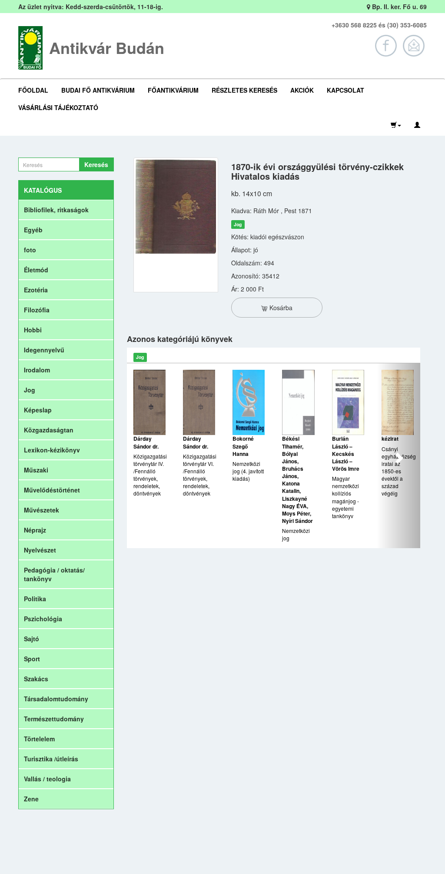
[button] (396, 125)
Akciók (302, 90)
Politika (35, 598)
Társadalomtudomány (56, 698)
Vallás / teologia (47, 778)
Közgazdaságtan (48, 429)
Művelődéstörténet (52, 490)
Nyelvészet (40, 550)
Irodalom (37, 369)
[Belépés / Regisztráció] (417, 125)
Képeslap (38, 409)
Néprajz (35, 530)
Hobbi (33, 329)
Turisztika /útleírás (51, 758)
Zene (31, 798)
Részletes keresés (244, 90)
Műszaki (36, 469)
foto (30, 249)
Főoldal (33, 90)
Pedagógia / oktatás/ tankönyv (54, 574)
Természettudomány (54, 718)
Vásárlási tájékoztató (58, 107)
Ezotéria (36, 289)
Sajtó (31, 638)
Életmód (36, 269)
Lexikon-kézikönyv (52, 449)
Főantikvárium (173, 90)
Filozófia (37, 309)
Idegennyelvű (44, 349)
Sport (32, 658)
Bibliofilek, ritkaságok (56, 209)
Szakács (36, 678)
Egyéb (33, 229)
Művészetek (41, 510)
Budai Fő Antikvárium (98, 90)
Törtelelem (39, 738)
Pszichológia (43, 618)
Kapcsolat (345, 90)
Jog (29, 389)
